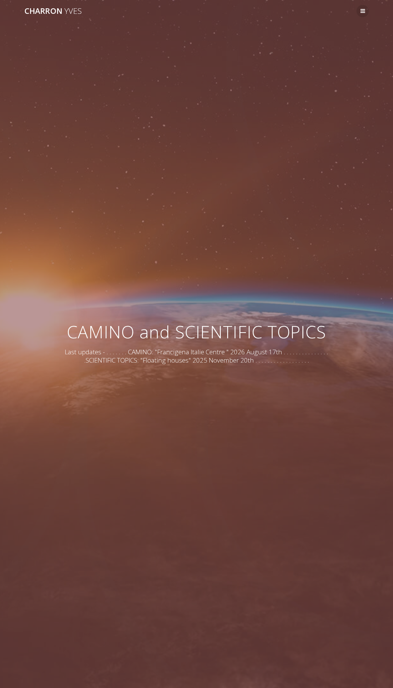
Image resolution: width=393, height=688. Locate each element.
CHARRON (53, 11)
